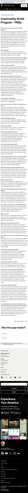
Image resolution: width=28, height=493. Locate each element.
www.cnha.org (20, 202)
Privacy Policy (4, 463)
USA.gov (3, 480)
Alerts (5, 9)
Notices (2, 467)
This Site (14, 388)
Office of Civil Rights (5, 482)
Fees (19, 9)
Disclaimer (3, 476)
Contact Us (4, 363)
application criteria (7, 73)
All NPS (14, 392)
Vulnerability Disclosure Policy (8, 478)
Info (1, 9)
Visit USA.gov (5, 490)
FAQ (3, 367)
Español (4, 372)
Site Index (4, 369)
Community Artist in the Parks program (12, 31)
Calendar (15, 9)
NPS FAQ (3, 471)
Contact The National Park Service (9, 469)
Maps (10, 9)
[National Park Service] (1, 6)
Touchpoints (10, 344)
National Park (9, 5)
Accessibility (4, 460)
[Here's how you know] (14, 2)
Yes (6, 333)
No (5, 338)
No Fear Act (3, 473)
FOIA (2, 465)
